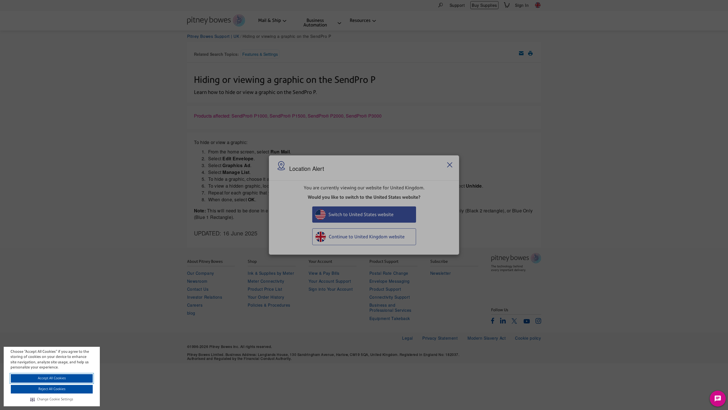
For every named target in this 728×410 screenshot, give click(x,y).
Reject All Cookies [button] (51, 389)
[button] (51, 399)
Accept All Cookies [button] (52, 378)
